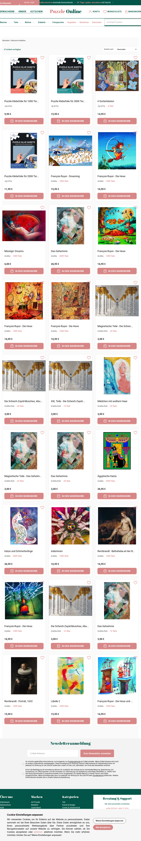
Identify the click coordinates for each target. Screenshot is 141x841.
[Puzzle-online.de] (66, 11)
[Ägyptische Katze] (117, 451)
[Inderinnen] (70, 526)
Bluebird (34, 805)
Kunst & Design (68, 805)
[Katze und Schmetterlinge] (24, 526)
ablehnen (38, 832)
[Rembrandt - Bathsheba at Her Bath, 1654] (117, 526)
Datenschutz (5, 805)
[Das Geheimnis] (70, 226)
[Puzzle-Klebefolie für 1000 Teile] (24, 76)
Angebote (71, 22)
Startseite (5, 41)
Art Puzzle (35, 802)
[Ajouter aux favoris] (42, 57)
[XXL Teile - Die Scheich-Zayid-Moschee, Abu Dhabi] (70, 376)
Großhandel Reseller (5, 4)
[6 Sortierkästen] (117, 76)
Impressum (5, 802)
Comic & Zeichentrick (71, 808)
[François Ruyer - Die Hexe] (117, 151)
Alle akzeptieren (103, 827)
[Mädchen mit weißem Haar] (117, 376)
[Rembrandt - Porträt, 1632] (24, 676)
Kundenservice (98, 775)
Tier (63, 802)
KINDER (22, 11)
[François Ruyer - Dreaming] (70, 151)
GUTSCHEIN (36, 11)
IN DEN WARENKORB (26, 121)
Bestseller (97, 22)
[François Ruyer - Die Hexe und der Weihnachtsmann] (117, 676)
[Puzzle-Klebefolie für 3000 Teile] (70, 76)
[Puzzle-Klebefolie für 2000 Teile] (24, 151)
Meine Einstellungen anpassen (109, 821)
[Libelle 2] (71, 676)
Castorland (36, 808)
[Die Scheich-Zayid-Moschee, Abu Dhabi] (24, 376)
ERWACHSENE (7, 11)
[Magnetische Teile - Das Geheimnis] (24, 451)
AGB (2, 808)
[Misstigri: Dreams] (24, 226)
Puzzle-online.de (74, 762)
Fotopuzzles (58, 22)
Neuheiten (84, 22)
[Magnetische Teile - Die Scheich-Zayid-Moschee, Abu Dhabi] (117, 301)
